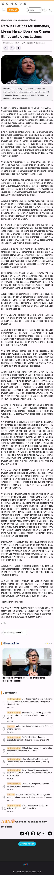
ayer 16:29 (10, 721)
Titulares (33, 20)
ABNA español (16, 10)
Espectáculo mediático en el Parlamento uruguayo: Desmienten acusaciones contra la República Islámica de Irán (30, 702)
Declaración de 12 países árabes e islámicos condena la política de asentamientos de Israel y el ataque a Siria (29, 773)
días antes (10, 732)
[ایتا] (33, 833)
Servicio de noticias (21, 20)
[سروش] (27, 833)
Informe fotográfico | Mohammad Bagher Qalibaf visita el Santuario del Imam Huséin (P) (28, 760)
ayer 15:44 (10, 707)
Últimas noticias (11, 643)
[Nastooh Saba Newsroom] (27, 864)
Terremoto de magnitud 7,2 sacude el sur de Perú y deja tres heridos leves (28, 785)
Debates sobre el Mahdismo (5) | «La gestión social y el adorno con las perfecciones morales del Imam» (29, 796)
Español (31, 10)
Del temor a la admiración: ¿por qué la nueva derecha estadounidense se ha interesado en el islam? (29, 715)
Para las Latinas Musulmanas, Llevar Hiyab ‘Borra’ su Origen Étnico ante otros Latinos (25, 31)
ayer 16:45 (10, 743)
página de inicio (6, 20)
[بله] (22, 833)
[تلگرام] (50, 833)
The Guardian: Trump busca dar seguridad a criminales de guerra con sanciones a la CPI (28, 738)
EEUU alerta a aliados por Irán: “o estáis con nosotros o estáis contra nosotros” (29, 749)
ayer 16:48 (10, 800)
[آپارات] (39, 833)
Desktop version (27, 844)
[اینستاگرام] (44, 833)
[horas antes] (27, 662)
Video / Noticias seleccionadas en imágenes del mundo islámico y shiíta (27, 807)
